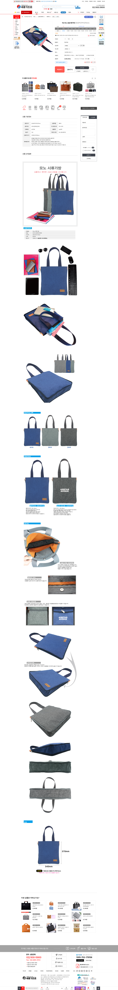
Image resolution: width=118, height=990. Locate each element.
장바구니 (94, 1)
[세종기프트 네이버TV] (79, 971)
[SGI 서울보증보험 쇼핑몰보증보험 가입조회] (82, 982)
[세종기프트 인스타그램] (86, 971)
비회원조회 (91, 1)
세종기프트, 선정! (45, 1)
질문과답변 (99, 1)
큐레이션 (49, 12)
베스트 (36, 13)
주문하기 (59, 69)
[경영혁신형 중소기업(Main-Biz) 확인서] (93, 978)
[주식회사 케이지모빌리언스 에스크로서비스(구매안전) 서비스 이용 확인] (93, 982)
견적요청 (82, 67)
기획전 (42, 12)
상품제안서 (85, 71)
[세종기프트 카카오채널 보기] (91, 971)
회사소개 (103, 1)
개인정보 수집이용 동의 (87, 150)
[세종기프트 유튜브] (89, 971)
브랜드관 (56, 12)
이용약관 (41, 970)
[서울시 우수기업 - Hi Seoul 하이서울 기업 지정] (79, 977)
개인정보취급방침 (49, 970)
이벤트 (69, 12)
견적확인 (89, 158)
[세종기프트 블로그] (76, 971)
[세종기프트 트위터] (84, 971)
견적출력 (78, 71)
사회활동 (29, 970)
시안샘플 (62, 970)
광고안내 (56, 970)
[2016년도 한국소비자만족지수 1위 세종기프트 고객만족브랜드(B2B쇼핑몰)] (83, 974)
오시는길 (35, 970)
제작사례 (67, 970)
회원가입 (86, 1)
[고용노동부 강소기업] (86, 978)
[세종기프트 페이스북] (82, 971)
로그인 (83, 1)
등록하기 (89, 155)
